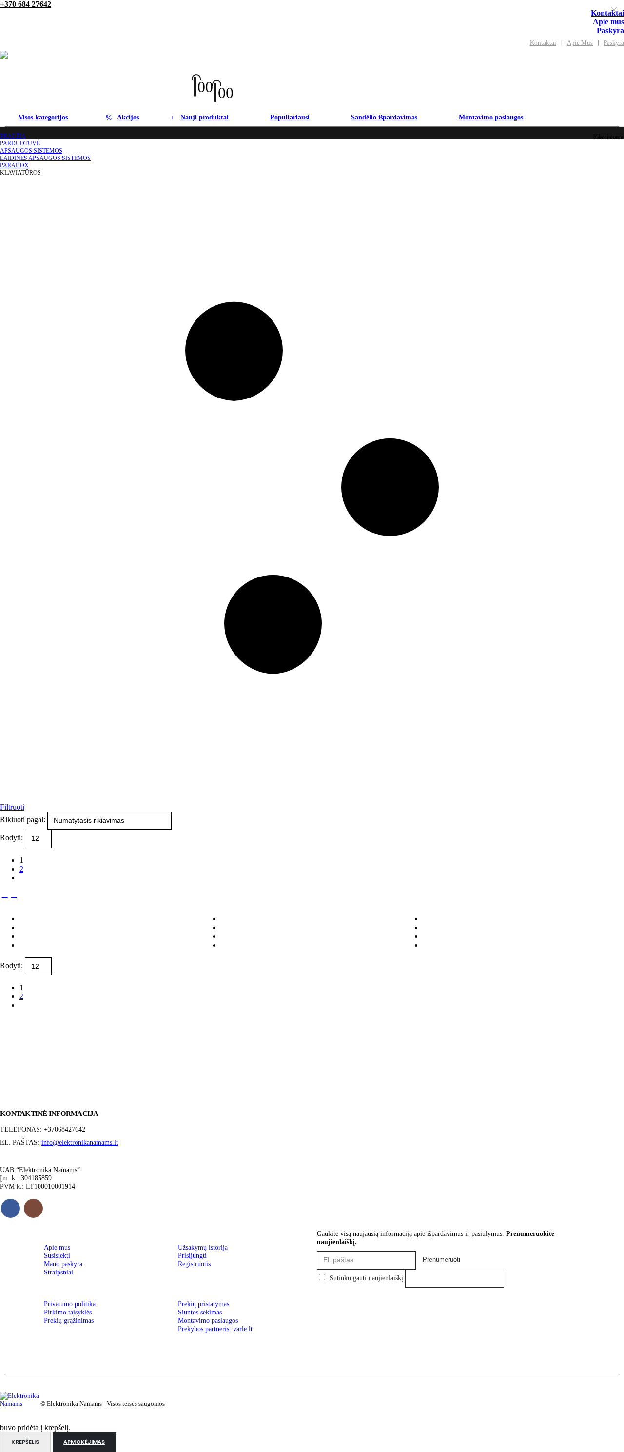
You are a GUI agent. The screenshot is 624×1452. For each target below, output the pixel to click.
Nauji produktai (204, 117)
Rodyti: (12, 838)
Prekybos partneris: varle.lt (215, 1329)
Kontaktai (543, 43)
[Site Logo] (96, 79)
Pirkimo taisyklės (68, 1312)
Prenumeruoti (441, 1259)
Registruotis (194, 1264)
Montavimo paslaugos (491, 117)
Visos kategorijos (43, 117)
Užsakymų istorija (203, 1247)
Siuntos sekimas (200, 1312)
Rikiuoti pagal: (23, 820)
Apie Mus (580, 43)
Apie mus (608, 22)
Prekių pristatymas (203, 1304)
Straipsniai (58, 1272)
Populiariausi (290, 117)
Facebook (10, 1208)
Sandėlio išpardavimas (384, 117)
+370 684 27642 (25, 4)
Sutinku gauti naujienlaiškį (366, 1278)
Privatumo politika (70, 1304)
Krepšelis (25, 1442)
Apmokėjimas (84, 1442)
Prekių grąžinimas (69, 1320)
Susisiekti (57, 1255)
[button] (210, 70)
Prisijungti (192, 1255)
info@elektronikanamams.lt (79, 1142)
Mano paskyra (63, 1264)
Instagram (33, 1208)
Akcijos (128, 117)
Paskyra (610, 30)
